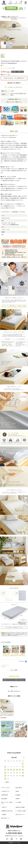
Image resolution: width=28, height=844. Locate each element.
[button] (1, 36)
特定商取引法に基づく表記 (6, 810)
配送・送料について (5, 818)
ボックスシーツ (14, 16)
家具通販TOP (3, 16)
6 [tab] (17, 11)
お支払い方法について (20, 814)
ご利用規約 (3, 814)
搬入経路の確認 (4, 794)
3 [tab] (12, 11)
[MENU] (25, 2)
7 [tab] (18, 11)
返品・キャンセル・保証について (7, 803)
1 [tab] (9, 11)
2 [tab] (11, 11)
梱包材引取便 (4, 798)
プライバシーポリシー (5, 787)
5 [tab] (15, 11)
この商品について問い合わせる (15, 87)
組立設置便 (18, 795)
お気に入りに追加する (15, 82)
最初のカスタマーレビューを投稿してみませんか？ (14, 679)
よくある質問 (18, 802)
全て (9, 691)
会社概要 (17, 798)
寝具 (9, 16)
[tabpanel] (14, 8)
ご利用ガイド (4, 807)
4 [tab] (14, 11)
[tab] (14, 670)
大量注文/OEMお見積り (20, 807)
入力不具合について (5, 791)
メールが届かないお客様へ (21, 810)
